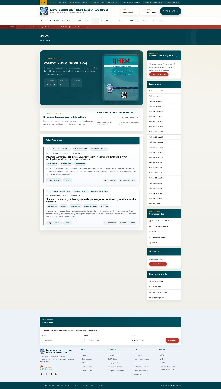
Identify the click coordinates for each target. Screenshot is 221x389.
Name (44, 335)
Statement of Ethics (141, 367)
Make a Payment (158, 297)
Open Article (54, 180)
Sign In (168, 2)
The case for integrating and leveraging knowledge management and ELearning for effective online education (91, 200)
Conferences (158, 21)
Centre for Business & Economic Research (167, 368)
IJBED (162, 355)
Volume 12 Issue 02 (156, 91)
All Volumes (138, 355)
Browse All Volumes (69, 97)
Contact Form (157, 264)
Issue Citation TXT (53, 91)
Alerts (133, 335)
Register (176, 2)
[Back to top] (215, 384)
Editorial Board (68, 21)
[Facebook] (42, 374)
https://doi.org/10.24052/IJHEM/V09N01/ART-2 (66, 196)
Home (43, 21)
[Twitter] (46, 374)
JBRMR (162, 363)
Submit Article (172, 11)
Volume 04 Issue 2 (155, 168)
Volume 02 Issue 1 (155, 193)
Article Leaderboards (141, 359)
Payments (158, 2)
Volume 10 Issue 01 (155, 116)
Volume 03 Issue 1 (155, 183)
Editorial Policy (83, 21)
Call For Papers (157, 232)
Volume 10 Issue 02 (156, 111)
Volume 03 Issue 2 (155, 178)
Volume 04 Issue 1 (155, 173)
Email (86, 335)
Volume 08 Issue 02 (156, 132)
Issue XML (50, 97)
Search (148, 2)
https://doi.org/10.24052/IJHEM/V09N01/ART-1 (66, 153)
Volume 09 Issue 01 (156, 127)
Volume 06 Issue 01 (156, 157)
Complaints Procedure (160, 237)
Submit (121, 21)
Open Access (87, 359)
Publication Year (107, 112)
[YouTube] (51, 374)
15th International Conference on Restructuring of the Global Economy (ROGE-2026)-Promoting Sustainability (46, 27)
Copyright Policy (114, 363)
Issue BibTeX (73, 91)
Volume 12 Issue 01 (155, 96)
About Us (85, 355)
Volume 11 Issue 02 (155, 101)
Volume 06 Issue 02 (156, 152)
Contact (146, 21)
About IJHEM (54, 21)
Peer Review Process (159, 292)
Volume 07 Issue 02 (156, 142)
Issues (95, 21)
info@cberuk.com (157, 259)
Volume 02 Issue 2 (155, 188)
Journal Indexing (113, 355)
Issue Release (127, 112)
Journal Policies (107, 21)
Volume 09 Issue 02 (156, 122)
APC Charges (135, 21)
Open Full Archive (159, 74)
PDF (67, 180)
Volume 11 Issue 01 (155, 106)
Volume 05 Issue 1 (155, 162)
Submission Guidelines (160, 226)
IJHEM (162, 359)
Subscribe (172, 340)
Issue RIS (88, 91)
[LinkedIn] (56, 374)
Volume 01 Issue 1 (155, 204)
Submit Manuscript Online (161, 221)
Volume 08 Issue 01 (156, 137)
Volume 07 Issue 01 (156, 147)
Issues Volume (157, 287)
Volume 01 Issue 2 (155, 198)
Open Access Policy (141, 370)
